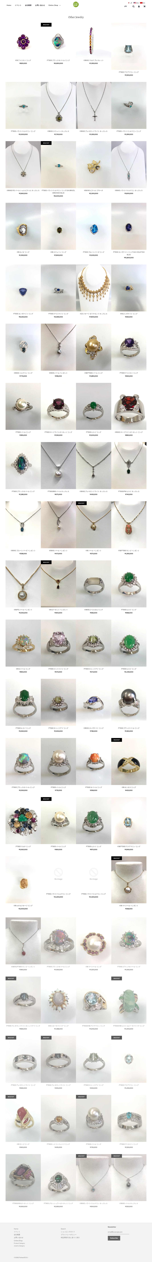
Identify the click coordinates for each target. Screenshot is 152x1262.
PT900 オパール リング (93, 787)
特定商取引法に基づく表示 (70, 1238)
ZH (144, 3)
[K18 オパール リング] (23, 643)
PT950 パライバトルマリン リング (58, 894)
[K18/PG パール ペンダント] (23, 583)
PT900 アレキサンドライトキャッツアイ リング (23, 1024)
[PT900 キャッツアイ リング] (93, 643)
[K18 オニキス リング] (129, 761)
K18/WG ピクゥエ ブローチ (93, 190)
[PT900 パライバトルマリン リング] (23, 105)
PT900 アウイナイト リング (58, 314)
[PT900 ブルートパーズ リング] (93, 226)
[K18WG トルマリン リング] (23, 347)
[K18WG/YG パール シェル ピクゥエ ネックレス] (23, 164)
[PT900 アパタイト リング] (129, 1116)
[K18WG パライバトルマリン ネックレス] (129, 164)
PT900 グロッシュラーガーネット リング (58, 1202)
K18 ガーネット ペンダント (58, 610)
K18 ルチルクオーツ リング (23, 906)
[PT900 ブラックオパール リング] (58, 40)
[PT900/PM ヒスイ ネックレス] (129, 465)
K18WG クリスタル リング (93, 610)
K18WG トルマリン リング (23, 373)
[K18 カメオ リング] (23, 226)
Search (63, 1229)
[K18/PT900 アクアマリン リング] (129, 820)
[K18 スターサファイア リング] (58, 998)
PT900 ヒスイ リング (93, 432)
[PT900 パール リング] (23, 406)
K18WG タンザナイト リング (94, 728)
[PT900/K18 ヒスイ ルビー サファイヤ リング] (129, 998)
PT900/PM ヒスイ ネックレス (128, 491)
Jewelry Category (19, 1246)
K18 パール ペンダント (93, 551)
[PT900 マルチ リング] (23, 820)
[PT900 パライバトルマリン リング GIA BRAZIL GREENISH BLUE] (58, 164)
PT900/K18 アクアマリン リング (93, 1024)
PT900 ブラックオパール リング (58, 60)
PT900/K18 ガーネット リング (23, 1202)
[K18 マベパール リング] (93, 939)
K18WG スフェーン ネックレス (58, 131)
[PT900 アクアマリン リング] (129, 46)
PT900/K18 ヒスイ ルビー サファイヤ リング (128, 1024)
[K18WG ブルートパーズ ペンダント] (23, 524)
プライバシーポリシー (68, 1235)
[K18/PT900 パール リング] (93, 347)
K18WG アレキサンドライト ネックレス (93, 131)
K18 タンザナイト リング (128, 314)
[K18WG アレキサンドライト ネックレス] (93, 105)
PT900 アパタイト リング (129, 1142)
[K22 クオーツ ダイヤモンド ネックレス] (93, 287)
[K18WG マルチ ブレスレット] (93, 40)
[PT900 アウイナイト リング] (58, 287)
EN (137, 3)
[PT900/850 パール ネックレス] (58, 465)
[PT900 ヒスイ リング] (93, 406)
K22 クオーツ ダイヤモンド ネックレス (93, 314)
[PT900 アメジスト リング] (129, 347)
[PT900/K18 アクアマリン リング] (93, 998)
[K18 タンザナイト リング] (129, 287)
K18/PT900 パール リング (94, 373)
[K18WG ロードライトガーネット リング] (129, 406)
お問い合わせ (40, 5)
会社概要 (28, 5)
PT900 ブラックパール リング (128, 728)
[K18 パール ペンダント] (93, 524)
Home (9, 5)
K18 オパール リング (23, 669)
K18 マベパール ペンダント (129, 906)
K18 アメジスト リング (23, 60)
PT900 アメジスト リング (129, 373)
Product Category (19, 1243)
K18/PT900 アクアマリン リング (129, 846)
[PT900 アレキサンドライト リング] (23, 1057)
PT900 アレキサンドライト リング (23, 1083)
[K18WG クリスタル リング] (93, 583)
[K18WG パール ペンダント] (58, 347)
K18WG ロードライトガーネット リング (129, 432)
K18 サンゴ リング (23, 1142)
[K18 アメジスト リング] (23, 40)
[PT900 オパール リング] (93, 761)
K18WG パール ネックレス (129, 1202)
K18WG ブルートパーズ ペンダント (23, 551)
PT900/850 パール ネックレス (58, 491)
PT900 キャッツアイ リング (93, 669)
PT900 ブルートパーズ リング (93, 252)
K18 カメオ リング (23, 252)
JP (131, 3)
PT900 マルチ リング (23, 846)
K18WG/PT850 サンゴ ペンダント (23, 965)
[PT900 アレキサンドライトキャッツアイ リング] (23, 998)
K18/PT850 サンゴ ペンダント (128, 551)
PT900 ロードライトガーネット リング (58, 432)
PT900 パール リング (23, 432)
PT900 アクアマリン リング (129, 72)
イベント (18, 5)
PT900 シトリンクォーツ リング (58, 1142)
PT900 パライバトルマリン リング (23, 131)
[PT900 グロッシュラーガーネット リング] (58, 1175)
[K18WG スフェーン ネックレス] (58, 105)
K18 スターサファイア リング (58, 1024)
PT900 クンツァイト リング (58, 669)
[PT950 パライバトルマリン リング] (58, 874)
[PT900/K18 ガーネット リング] (23, 1175)
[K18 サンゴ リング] (23, 1116)
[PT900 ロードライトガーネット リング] (58, 406)
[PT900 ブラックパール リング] (129, 702)
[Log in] (139, 6)
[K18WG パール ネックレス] (129, 1175)
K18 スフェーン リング (58, 252)
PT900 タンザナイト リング (23, 314)
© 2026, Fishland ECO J (21, 1257)
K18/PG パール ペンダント (23, 610)
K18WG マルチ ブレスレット (94, 60)
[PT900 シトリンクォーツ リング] (58, 1116)
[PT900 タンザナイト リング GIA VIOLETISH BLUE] (129, 226)
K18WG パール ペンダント (58, 373)
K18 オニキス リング (129, 787)
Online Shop (54, 5)
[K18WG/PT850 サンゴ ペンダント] (23, 939)
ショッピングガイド (68, 1232)
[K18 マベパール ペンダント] (129, 879)
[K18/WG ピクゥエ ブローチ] (93, 164)
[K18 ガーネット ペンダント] (58, 583)
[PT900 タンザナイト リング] (23, 287)
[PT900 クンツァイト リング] (58, 643)
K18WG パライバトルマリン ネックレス (129, 190)
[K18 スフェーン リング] (58, 226)
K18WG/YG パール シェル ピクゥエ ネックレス (23, 190)
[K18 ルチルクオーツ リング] (23, 879)
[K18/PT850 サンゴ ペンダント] (129, 524)
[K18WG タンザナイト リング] (93, 702)
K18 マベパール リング (93, 965)
